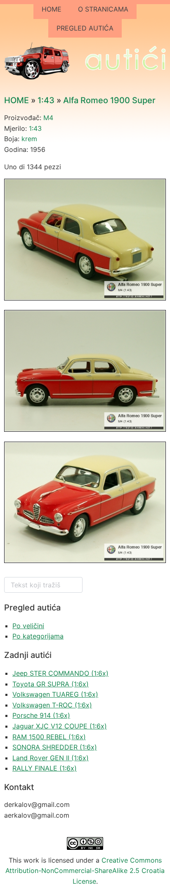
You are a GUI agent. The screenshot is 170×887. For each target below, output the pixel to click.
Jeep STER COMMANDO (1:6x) (60, 673)
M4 (48, 118)
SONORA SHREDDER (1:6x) (54, 747)
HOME (51, 9)
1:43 (46, 100)
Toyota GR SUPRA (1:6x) (50, 684)
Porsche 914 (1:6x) (41, 715)
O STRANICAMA (103, 9)
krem (29, 139)
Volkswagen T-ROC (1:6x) (52, 705)
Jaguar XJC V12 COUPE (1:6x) (59, 726)
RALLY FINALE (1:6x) (44, 768)
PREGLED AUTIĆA (85, 28)
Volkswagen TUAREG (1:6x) (55, 694)
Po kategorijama (38, 636)
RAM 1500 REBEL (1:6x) (49, 737)
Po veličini (28, 626)
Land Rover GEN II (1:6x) (50, 758)
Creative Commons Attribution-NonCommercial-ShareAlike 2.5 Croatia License (85, 870)
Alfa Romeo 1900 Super (109, 100)
